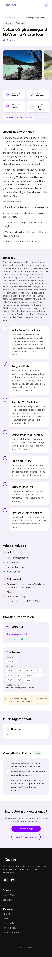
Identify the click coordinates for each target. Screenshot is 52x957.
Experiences (8, 17)
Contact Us (8, 923)
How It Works (9, 895)
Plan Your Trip (26, 828)
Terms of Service (11, 932)
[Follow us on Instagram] (5, 879)
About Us (7, 914)
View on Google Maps (19, 634)
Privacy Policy (9, 927)
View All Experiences (26, 837)
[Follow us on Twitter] (12, 879)
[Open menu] (46, 5)
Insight (6, 918)
